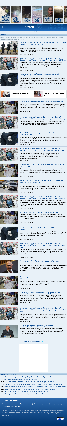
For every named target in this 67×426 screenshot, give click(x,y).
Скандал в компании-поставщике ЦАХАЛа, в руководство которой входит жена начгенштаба (35, 386)
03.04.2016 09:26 (24, 303)
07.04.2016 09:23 (24, 129)
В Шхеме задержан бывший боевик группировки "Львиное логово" (27, 391)
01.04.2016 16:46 (24, 336)
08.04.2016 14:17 (24, 54)
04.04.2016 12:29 (24, 239)
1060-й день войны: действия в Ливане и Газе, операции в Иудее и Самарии (30, 382)
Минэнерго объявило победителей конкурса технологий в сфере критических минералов (34, 384)
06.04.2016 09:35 (24, 160)
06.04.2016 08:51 (24, 176)
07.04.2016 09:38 (24, 112)
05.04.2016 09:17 (24, 208)
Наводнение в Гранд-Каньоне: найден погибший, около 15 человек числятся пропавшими (34, 394)
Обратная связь (12, 404)
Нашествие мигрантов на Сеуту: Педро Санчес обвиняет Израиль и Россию (30, 377)
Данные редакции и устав (56, 404)
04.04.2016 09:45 (24, 273)
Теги (3, 404)
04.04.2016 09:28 (24, 289)
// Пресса (30, 54)
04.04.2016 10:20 (24, 257)
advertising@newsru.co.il (14, 406)
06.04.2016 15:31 (24, 145)
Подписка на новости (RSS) (28, 404)
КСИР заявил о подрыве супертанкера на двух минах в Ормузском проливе (30, 389)
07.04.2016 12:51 (24, 87)
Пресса (4, 35)
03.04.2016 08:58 (24, 322)
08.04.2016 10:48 (24, 70)
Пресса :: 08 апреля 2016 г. (32, 341)
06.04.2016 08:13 (24, 192)
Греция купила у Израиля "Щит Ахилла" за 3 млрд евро (23, 379)
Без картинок (42, 404)
